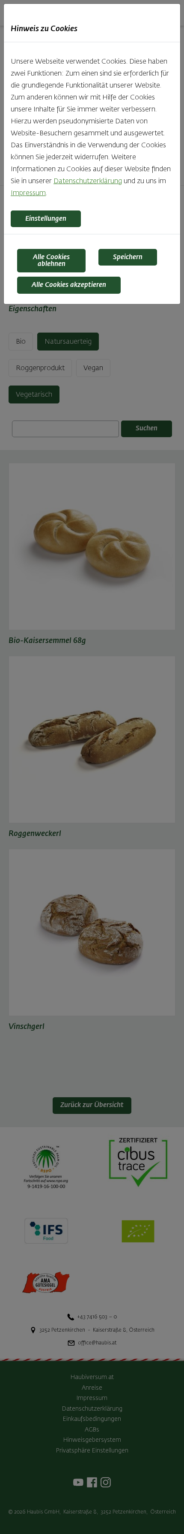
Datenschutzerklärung (87, 181)
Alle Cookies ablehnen (51, 261)
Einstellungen (45, 219)
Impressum (28, 193)
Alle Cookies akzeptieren (69, 285)
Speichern (127, 257)
